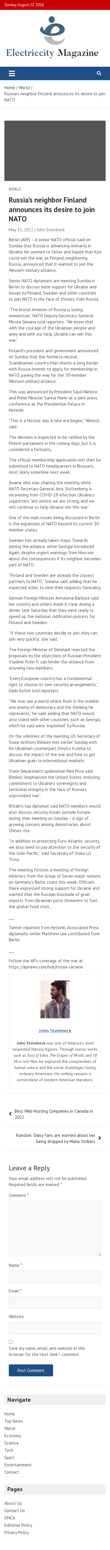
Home (9, 1414)
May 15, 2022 (21, 230)
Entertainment (18, 1465)
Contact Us (14, 1510)
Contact (11, 1472)
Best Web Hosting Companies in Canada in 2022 (54, 1114)
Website (16, 1316)
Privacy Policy (16, 1532)
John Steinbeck (51, 230)
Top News (13, 1421)
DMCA (9, 1518)
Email (15, 1291)
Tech (8, 1450)
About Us (13, 1503)
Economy (12, 1435)
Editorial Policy (18, 1525)
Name (15, 1265)
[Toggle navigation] (11, 73)
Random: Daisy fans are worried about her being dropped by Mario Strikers (55, 1138)
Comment (19, 1195)
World (15, 189)
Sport (9, 1457)
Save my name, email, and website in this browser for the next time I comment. (47, 1351)
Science (11, 1443)
